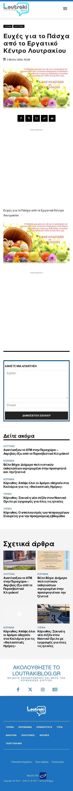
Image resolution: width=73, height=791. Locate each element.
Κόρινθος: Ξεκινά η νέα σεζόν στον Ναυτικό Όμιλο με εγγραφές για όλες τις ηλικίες (34, 499)
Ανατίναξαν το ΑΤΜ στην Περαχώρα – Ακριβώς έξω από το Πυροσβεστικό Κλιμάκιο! (36, 452)
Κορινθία (8, 460)
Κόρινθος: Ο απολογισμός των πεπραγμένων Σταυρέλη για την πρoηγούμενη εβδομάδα (36, 514)
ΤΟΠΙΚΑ (7, 26)
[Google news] (55, 690)
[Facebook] (20, 118)
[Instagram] (42, 690)
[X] (28, 118)
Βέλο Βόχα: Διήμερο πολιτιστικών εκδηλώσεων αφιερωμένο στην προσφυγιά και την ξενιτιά (34, 468)
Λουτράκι (18, 26)
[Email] (36, 118)
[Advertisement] (36, 168)
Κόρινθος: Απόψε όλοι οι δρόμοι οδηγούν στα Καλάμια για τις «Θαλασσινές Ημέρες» (36, 485)
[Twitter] (30, 690)
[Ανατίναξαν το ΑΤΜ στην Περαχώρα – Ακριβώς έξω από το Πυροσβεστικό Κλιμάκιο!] (19, 560)
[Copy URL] (44, 118)
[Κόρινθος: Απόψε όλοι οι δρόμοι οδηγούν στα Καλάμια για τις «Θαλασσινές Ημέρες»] (19, 613)
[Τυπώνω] (52, 118)
